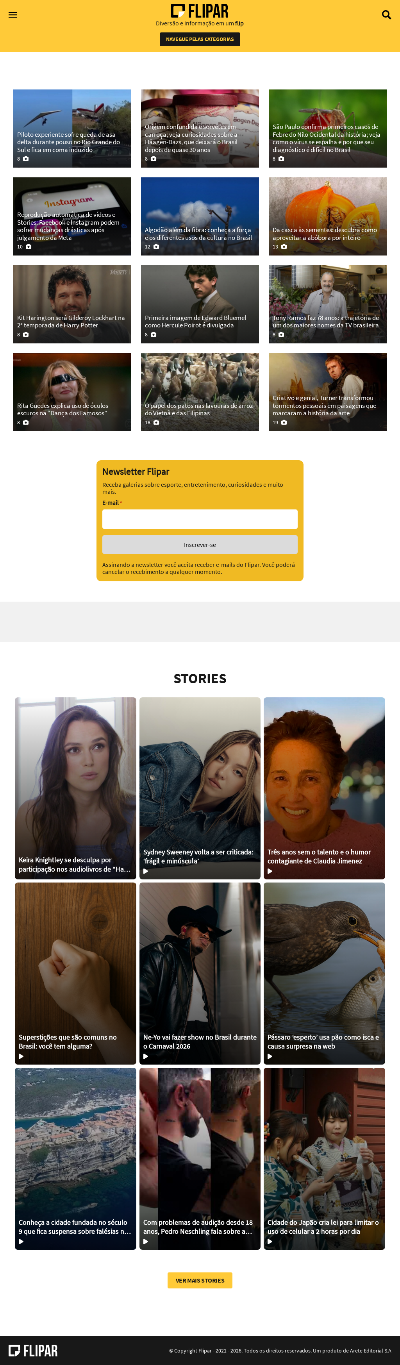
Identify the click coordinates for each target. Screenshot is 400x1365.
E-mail (112, 502)
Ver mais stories (200, 1280)
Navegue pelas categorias (200, 39)
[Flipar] (33, 1350)
